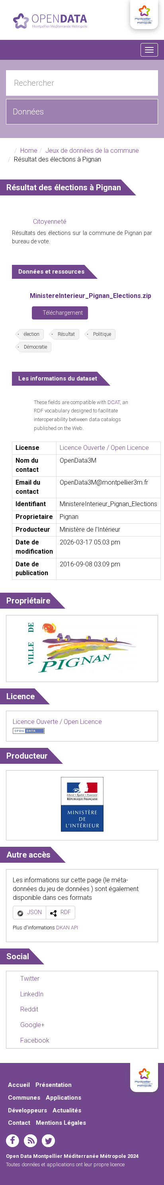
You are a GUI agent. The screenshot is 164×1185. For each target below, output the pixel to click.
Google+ (32, 1025)
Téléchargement (62, 313)
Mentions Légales (61, 1122)
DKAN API (67, 928)
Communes (24, 1097)
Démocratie (35, 347)
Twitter (29, 978)
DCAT (113, 402)
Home (28, 150)
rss (30, 1140)
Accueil (19, 1084)
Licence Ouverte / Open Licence (104, 448)
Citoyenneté (49, 221)
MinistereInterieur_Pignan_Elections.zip (90, 296)
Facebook (34, 1040)
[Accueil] (50, 21)
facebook (12, 1140)
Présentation (53, 1084)
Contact (19, 1122)
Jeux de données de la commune (92, 150)
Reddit (28, 1009)
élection (31, 334)
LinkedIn (31, 994)
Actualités (67, 1110)
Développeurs (27, 1110)
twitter (48, 1140)
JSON (34, 912)
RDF (66, 912)
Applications (63, 1097)
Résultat (66, 334)
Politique (102, 334)
